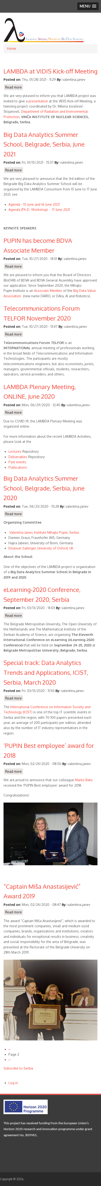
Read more (14, 87)
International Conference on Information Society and (49, 707)
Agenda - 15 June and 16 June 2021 (34, 204)
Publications (17, 467)
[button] (88, 6)
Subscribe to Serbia (18, 1068)
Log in (13, 1083)
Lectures (15, 451)
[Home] (44, 41)
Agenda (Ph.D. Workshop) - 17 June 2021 (39, 210)
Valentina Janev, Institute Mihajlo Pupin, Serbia (44, 532)
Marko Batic (84, 780)
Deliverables (17, 457)
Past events (17, 462)
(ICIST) (27, 712)
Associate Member (48, 291)
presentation (38, 101)
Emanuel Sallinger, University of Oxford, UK (40, 548)
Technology (13, 712)
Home (11, 48)
